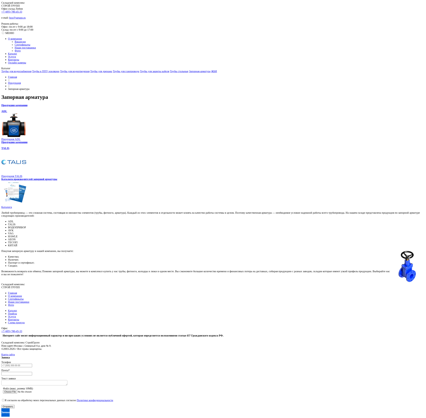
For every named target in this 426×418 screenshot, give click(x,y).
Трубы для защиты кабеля (154, 71)
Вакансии (20, 41)
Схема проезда (16, 322)
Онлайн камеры (17, 62)
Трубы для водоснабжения (16, 71)
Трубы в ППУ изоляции (45, 71)
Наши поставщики (25, 47)
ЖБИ (214, 71)
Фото (18, 50)
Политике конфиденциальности (95, 400)
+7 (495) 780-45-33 (11, 11)
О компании (15, 38)
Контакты (13, 59)
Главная (12, 77)
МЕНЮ (9, 33)
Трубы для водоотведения (75, 71)
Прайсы (12, 313)
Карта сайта (8, 354)
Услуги (12, 56)
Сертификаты (22, 44)
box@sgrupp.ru (17, 17)
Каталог (12, 53)
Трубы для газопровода (126, 71)
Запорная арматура (200, 71)
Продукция (14, 83)
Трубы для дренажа (101, 71)
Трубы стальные (179, 71)
